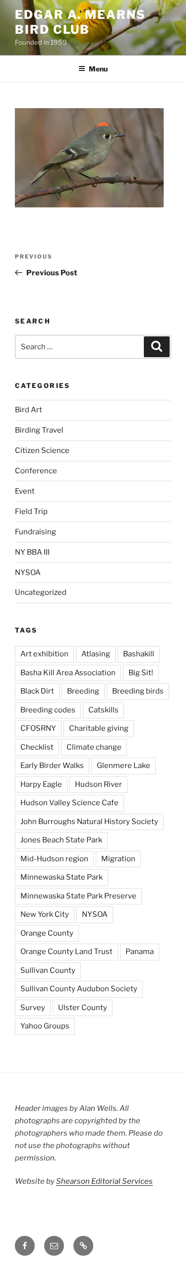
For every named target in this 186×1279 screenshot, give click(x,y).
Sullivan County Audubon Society (78, 988)
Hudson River (98, 784)
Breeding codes (47, 709)
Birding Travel (39, 430)
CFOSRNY (38, 728)
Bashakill (138, 653)
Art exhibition (44, 653)
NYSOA (28, 572)
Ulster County (82, 1007)
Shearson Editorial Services (104, 1181)
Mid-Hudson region (54, 858)
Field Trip (31, 511)
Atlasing (95, 653)
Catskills (103, 709)
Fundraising (35, 531)
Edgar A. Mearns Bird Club (80, 22)
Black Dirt (37, 691)
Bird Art (28, 409)
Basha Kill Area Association (68, 672)
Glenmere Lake (123, 765)
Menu (98, 68)
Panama (139, 951)
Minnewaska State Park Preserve (78, 896)
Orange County (46, 933)
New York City (44, 914)
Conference (36, 470)
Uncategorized (40, 592)
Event (25, 491)
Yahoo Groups (44, 1026)
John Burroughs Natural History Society (89, 821)
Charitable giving (98, 728)
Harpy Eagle (41, 784)
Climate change (94, 747)
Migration (118, 858)
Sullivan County (47, 970)
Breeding (83, 691)
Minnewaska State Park (61, 877)
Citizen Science (42, 450)
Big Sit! (140, 672)
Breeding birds (138, 691)
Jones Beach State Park (61, 839)
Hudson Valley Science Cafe (69, 802)
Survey (32, 1007)
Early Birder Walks (52, 765)
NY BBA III (32, 552)
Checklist (37, 747)
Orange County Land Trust (66, 951)
